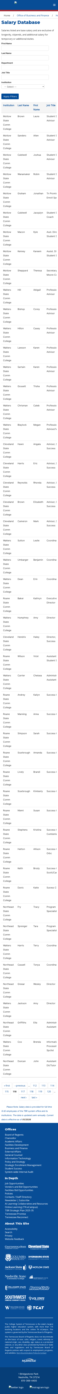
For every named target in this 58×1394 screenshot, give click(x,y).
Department (7, 63)
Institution (6, 82)
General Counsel (13, 1155)
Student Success (13, 1168)
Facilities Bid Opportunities (19, 1190)
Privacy (8, 1235)
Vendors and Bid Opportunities (21, 1186)
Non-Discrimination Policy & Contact (31, 1353)
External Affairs (13, 1151)
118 (31, 1091)
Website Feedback (14, 1239)
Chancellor (10, 1138)
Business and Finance (16, 1148)
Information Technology (18, 1158)
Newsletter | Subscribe (17, 1200)
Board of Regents (14, 1134)
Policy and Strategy (15, 1161)
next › (24, 1097)
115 (7, 1091)
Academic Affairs (13, 1141)
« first (7, 1085)
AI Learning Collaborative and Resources (26, 1203)
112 (35, 1085)
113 (43, 1085)
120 (49, 1091)
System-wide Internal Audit (19, 1171)
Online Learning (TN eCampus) (21, 1207)
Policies (9, 1193)
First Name (6, 43)
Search (8, 1232)
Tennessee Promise (15, 1213)
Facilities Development (17, 1144)
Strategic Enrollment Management (23, 1165)
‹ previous (20, 1085)
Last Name (6, 53)
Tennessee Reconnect (16, 1217)
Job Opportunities (14, 1183)
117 (23, 1091)
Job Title (5, 72)
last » (34, 1097)
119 (40, 1091)
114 (52, 1085)
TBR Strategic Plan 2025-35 (19, 1210)
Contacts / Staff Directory (18, 1196)
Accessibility (11, 1228)
